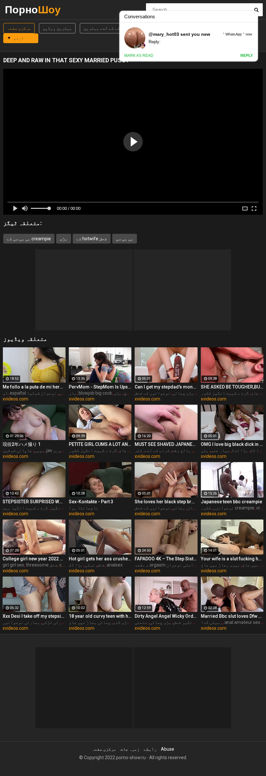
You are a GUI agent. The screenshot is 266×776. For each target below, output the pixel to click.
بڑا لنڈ (240, 450)
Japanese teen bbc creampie (231, 501)
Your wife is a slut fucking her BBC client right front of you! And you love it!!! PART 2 (232, 558)
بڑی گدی (121, 622)
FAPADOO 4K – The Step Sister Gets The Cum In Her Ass (166, 558)
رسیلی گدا (212, 622)
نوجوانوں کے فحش (152, 393)
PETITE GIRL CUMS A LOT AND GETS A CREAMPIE (100, 444)
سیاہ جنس (220, 450)
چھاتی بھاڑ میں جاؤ (90, 622)
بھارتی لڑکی (55, 622)
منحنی (141, 622)
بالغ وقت (181, 450)
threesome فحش (41, 564)
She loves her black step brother (166, 501)
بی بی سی (124, 238)
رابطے (150, 749)
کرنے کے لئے (157, 450)
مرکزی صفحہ (19, 28)
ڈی (5, 393)
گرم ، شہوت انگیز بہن (25, 507)
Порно (22, 9)
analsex (115, 564)
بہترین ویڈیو (57, 28)
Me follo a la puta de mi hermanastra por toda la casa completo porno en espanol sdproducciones (34, 386)
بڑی (63, 238)
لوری (58, 450)
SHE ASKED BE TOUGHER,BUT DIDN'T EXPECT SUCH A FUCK (232, 386)
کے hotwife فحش (91, 238)
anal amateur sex (242, 622)
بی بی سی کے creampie (29, 238)
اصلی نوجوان (179, 564)
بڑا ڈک (257, 450)
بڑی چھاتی (183, 393)
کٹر (138, 450)
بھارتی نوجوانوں (21, 622)
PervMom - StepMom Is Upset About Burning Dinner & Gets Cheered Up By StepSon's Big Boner (100, 386)
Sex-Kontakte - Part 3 (91, 501)
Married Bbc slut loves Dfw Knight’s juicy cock (232, 616)
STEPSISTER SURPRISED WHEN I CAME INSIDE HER (34, 501)
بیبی (39, 450)
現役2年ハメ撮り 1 (22, 444)
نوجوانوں (223, 507)
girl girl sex (13, 564)
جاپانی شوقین (17, 450)
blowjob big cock (95, 393)
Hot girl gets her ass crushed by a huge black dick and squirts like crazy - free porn (100, 558)
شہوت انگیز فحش (189, 622)
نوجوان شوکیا (41, 393)
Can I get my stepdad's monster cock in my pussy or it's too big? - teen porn (166, 386)
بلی (205, 450)
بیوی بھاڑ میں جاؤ (220, 564)
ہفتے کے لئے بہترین (104, 28)
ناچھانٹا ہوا (83, 507)
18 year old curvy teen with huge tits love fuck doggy (100, 616)
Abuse (167, 749)
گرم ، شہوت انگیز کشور (225, 393)
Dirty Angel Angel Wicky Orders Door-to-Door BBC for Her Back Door (166, 616)
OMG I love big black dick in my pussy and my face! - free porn (232, 444)
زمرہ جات (129, 749)
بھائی (178, 507)
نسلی (90, 564)
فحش (101, 564)
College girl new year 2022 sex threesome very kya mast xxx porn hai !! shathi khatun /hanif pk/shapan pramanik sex (34, 558)
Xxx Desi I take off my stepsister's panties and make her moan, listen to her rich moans (34, 616)
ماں (73, 393)
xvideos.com (15, 398)
